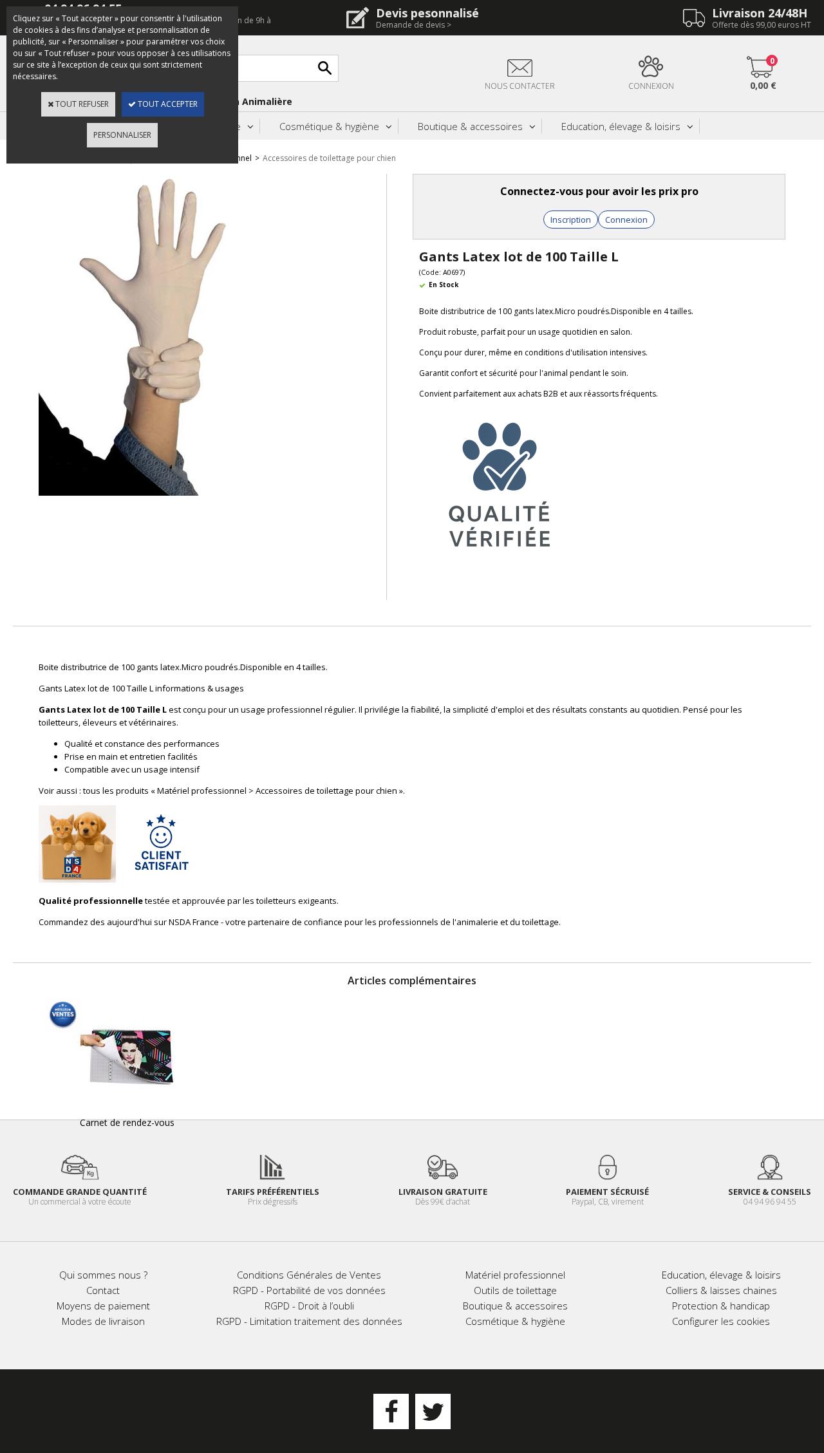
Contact (103, 1290)
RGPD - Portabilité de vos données (309, 1290)
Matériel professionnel (515, 1274)
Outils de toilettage (515, 1290)
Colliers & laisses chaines (721, 1290)
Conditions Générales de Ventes (309, 1274)
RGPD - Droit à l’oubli (309, 1305)
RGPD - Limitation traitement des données (309, 1321)
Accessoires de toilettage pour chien (329, 158)
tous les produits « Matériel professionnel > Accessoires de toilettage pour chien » (243, 790)
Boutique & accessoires (470, 126)
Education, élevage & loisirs (620, 126)
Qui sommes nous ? (103, 1274)
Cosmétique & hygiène (329, 126)
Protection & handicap (721, 1305)
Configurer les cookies (721, 1321)
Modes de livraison (103, 1321)
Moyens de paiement (103, 1305)
